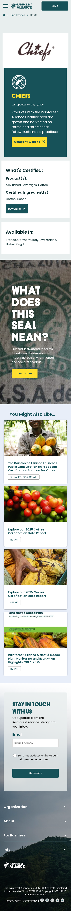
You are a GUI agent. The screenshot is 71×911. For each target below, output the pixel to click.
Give (55, 6)
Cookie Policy (30, 900)
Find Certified (18, 15)
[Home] (21, 6)
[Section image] (35, 455)
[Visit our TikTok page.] (57, 900)
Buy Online (15, 208)
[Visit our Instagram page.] (47, 900)
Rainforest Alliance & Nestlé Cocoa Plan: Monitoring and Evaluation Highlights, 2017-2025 (34, 658)
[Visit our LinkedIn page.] (52, 900)
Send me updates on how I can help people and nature (38, 757)
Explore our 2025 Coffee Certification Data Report (27, 531)
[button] (5, 6)
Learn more (24, 373)
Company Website (27, 142)
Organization (15, 806)
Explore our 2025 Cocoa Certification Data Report (27, 594)
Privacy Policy (13, 900)
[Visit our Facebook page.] (42, 900)
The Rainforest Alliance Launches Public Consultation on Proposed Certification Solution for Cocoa (32, 466)
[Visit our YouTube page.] (62, 900)
